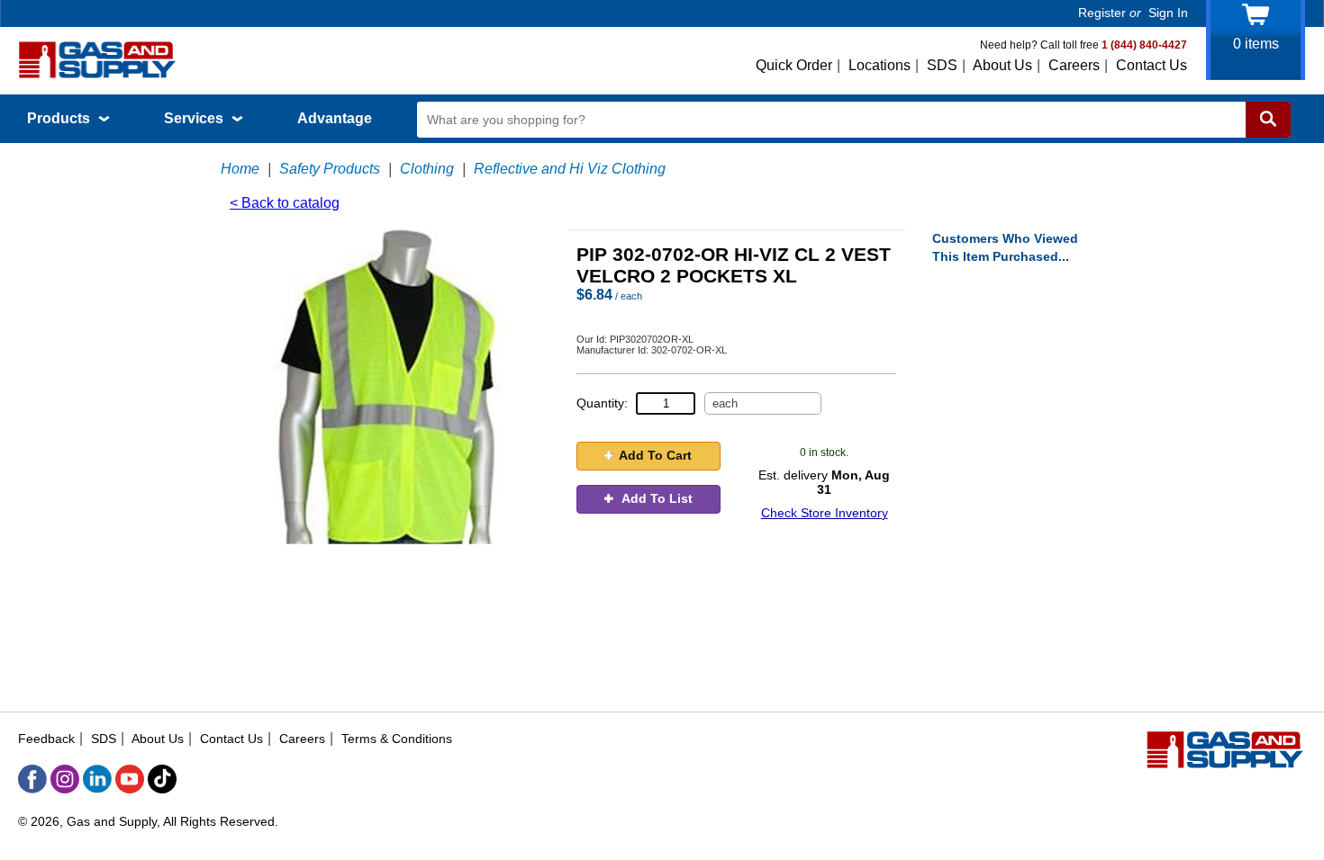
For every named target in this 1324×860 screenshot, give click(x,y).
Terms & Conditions (396, 738)
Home (240, 168)
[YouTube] (129, 779)
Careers (1074, 65)
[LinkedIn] (97, 779)
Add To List (656, 498)
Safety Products (329, 168)
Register (1102, 12)
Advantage (334, 118)
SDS (942, 65)
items (1256, 43)
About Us (1002, 65)
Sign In (1168, 12)
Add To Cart (655, 455)
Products (60, 118)
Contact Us (1151, 65)
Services (195, 118)
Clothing (427, 168)
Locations (879, 65)
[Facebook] (32, 779)
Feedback (46, 738)
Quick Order (794, 65)
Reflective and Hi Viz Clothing (570, 168)
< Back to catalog (285, 203)
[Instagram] (64, 779)
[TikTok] (162, 779)
